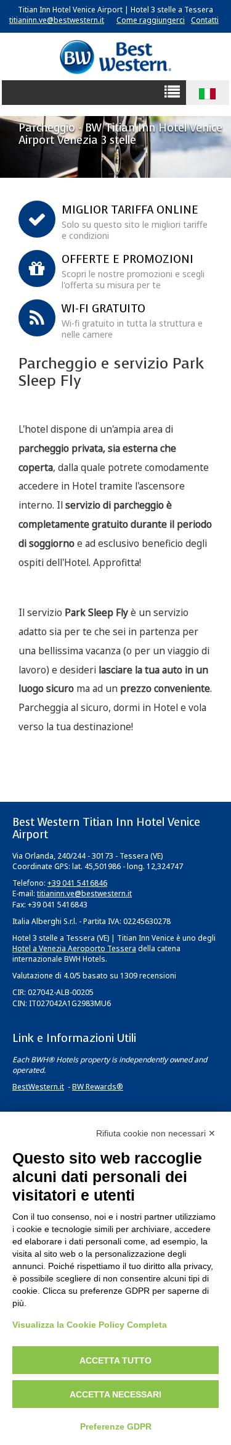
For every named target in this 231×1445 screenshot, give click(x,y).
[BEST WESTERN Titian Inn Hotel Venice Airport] (115, 56)
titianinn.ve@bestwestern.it (56, 20)
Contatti (205, 20)
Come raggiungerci (150, 20)
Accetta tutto (115, 1360)
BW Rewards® (97, 1086)
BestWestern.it (38, 1086)
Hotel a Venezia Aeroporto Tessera (74, 948)
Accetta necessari (115, 1394)
